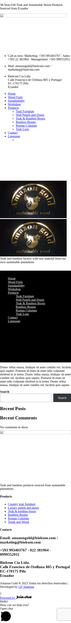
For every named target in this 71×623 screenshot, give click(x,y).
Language (14, 136)
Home (12, 93)
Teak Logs (22, 129)
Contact (13, 132)
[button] (35, 615)
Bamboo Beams (26, 122)
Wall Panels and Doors (30, 115)
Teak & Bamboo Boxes (30, 118)
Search (4, 391)
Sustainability (16, 100)
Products (13, 107)
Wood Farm (15, 97)
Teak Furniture (25, 111)
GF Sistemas (26, 586)
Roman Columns (26, 125)
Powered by (8, 598)
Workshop (14, 104)
